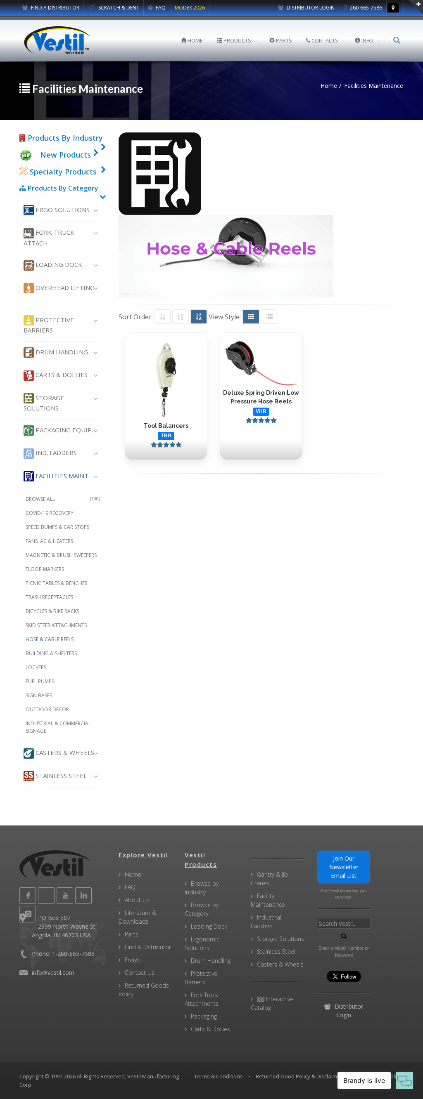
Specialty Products (62, 172)
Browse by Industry (202, 888)
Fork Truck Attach (49, 237)
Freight (134, 960)
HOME (194, 40)
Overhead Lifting (64, 287)
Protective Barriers (49, 325)
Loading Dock (58, 264)
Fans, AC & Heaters (49, 541)
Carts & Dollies (61, 374)
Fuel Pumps (40, 681)
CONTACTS (324, 40)
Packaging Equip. (63, 430)
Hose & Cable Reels (50, 639)
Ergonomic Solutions (202, 943)
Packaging (204, 1016)
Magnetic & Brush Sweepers (61, 555)
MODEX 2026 (190, 7)
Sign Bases (39, 695)
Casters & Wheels (64, 752)
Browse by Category (202, 909)
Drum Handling (61, 352)
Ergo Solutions (62, 209)
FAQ (160, 7)
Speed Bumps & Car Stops (57, 527)
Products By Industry (64, 138)
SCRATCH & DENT (118, 7)
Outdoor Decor (47, 709)
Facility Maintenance (268, 900)
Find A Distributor (148, 947)
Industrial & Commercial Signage (58, 727)
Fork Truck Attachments (202, 999)
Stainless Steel (60, 775)
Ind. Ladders (55, 452)
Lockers (36, 667)
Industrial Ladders (266, 921)
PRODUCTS (236, 40)
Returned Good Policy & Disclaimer (299, 1076)
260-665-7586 (365, 7)
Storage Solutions (44, 403)
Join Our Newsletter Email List (344, 867)
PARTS (283, 40)
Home (133, 874)
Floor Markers (45, 569)
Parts (131, 934)
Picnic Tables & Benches (56, 583)
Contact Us (139, 972)
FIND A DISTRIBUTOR (54, 7)
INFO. (367, 40)
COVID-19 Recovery (50, 512)
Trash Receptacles (49, 597)
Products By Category (62, 188)
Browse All (63, 498)
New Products (65, 155)
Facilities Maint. (62, 476)
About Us (137, 900)
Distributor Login (310, 7)
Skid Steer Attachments (56, 625)
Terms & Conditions (218, 1076)
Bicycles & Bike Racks (52, 611)
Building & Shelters (51, 653)
